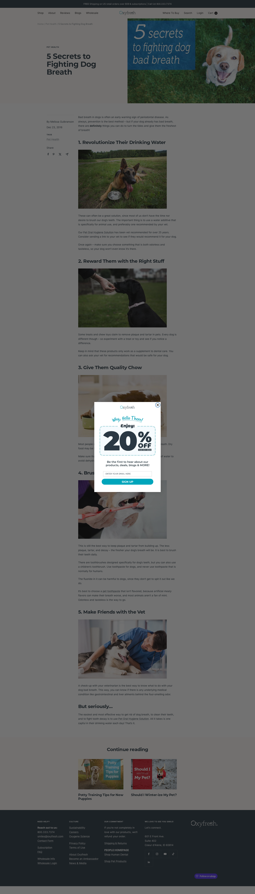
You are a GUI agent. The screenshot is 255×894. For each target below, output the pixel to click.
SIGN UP (127, 481)
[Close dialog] (157, 405)
